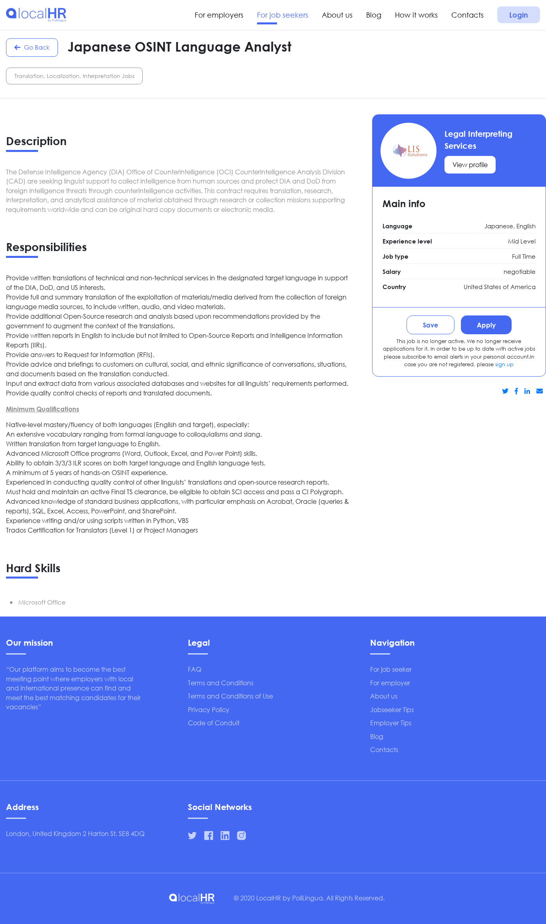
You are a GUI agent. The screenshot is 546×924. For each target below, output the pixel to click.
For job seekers (282, 14)
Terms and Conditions (220, 683)
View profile (470, 164)
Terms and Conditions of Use (230, 696)
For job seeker (391, 669)
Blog (373, 14)
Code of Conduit (213, 722)
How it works (416, 14)
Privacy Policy (208, 709)
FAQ (194, 669)
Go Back (36, 47)
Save (430, 325)
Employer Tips (390, 722)
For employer (390, 683)
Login (518, 14)
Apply (486, 325)
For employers (219, 14)
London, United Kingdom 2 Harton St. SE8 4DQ (75, 833)
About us (337, 14)
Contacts (467, 14)
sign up (504, 364)
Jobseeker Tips (392, 709)
